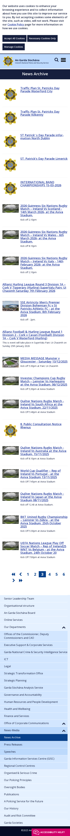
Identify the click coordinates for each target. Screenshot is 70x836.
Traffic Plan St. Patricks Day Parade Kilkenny (40, 113)
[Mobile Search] (56, 59)
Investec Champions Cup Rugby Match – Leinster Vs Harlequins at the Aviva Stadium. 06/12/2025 (43, 381)
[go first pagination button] (14, 574)
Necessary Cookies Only (42, 38)
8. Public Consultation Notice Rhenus (41, 425)
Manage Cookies (13, 46)
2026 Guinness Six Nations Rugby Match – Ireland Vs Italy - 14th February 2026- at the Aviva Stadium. (43, 263)
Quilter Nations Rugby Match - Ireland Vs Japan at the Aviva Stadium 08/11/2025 (42, 497)
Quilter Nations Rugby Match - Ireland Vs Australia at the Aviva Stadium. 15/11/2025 (43, 451)
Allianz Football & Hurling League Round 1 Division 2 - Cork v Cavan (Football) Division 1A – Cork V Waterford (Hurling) (33, 335)
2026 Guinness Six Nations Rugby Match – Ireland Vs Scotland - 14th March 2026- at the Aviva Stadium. (43, 210)
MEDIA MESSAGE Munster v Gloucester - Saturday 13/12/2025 (44, 359)
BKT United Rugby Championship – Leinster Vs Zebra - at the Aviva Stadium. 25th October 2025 (44, 521)
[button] (64, 627)
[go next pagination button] (14, 580)
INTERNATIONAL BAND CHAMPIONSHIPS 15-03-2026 (40, 183)
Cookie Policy (15, 24)
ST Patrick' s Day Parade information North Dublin (42, 136)
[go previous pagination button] (21, 574)
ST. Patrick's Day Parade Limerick (44, 159)
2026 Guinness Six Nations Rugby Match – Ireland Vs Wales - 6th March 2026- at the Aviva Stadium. (43, 236)
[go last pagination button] (21, 580)
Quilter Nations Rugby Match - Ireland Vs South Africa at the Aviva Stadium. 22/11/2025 (42, 404)
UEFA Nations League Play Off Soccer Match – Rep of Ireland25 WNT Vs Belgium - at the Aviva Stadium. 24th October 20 (43, 547)
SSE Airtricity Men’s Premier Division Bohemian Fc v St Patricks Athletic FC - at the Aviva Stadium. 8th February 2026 (40, 308)
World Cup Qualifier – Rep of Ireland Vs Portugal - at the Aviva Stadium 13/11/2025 (40, 474)
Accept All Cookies (14, 38)
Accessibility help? (52, 832)
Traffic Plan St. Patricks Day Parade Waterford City (40, 89)
